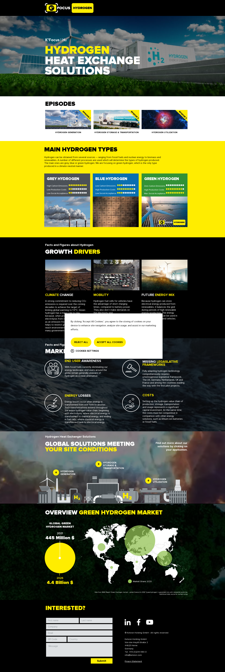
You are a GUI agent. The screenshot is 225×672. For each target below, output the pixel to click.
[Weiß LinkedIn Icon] (127, 622)
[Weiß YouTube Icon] (149, 622)
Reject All (81, 342)
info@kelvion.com (133, 655)
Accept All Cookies (110, 342)
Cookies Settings (87, 350)
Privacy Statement (133, 661)
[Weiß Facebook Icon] (138, 622)
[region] (67, 201)
